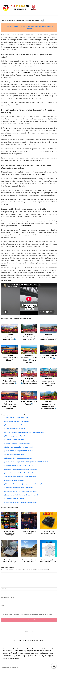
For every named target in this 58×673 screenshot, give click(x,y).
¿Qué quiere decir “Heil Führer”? (14, 498)
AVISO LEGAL (29, 632)
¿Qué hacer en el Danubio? (13, 425)
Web (2, 605)
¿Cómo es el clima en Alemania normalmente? (19, 487)
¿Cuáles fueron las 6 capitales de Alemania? (18, 451)
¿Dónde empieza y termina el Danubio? (17, 417)
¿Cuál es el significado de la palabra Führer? (18, 465)
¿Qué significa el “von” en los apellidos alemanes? (20, 491)
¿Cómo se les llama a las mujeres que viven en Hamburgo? (23, 484)
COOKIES (16, 640)
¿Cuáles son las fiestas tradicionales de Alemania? (20, 502)
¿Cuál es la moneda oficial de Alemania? (17, 443)
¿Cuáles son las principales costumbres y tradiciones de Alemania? (26, 462)
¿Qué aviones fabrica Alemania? (14, 454)
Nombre (4, 588)
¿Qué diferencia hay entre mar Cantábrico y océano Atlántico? (24, 432)
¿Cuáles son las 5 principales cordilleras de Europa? (21, 495)
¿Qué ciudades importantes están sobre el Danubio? (21, 473)
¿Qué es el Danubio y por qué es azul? (16, 421)
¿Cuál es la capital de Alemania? (14, 480)
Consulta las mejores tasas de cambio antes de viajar (21, 650)
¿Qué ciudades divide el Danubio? (15, 428)
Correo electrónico (8, 597)
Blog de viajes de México (24, 648)
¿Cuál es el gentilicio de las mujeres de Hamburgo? (20, 469)
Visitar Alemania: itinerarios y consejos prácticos (28, 656)
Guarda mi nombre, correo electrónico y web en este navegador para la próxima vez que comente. (28, 614)
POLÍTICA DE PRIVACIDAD (27, 640)
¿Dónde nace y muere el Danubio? (15, 436)
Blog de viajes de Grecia (10, 648)
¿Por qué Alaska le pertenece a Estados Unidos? (20, 476)
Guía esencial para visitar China (24, 655)
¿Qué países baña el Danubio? (14, 439)
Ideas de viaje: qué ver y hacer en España (25, 653)
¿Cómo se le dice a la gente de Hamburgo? (18, 458)
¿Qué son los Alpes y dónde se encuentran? (18, 447)
